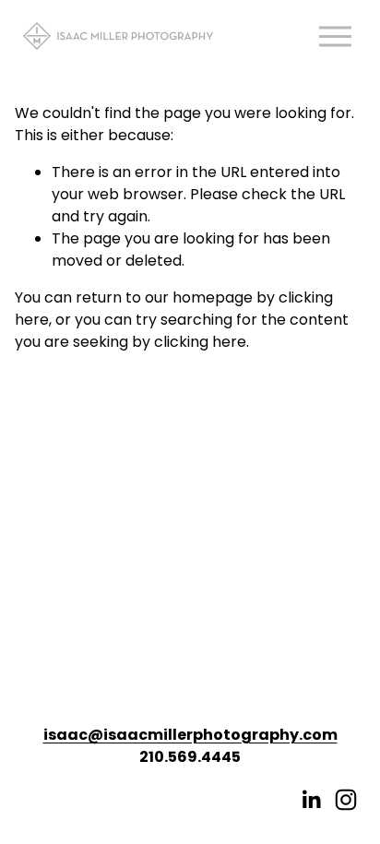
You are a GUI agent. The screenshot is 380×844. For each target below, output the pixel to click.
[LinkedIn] (311, 800)
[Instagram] (346, 800)
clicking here (200, 341)
